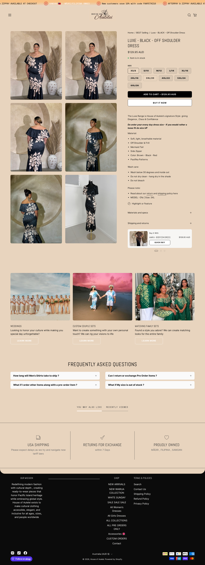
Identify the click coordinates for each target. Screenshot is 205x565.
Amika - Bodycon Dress (159, 237)
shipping (162, 193)
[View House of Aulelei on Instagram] (12, 553)
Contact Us (140, 489)
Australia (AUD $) (100, 554)
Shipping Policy (142, 493)
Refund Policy (141, 498)
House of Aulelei (97, 559)
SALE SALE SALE (117, 502)
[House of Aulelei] (102, 15)
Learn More (24, 341)
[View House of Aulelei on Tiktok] (19, 553)
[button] (189, 15)
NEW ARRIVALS (116, 484)
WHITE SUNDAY (117, 497)
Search (137, 484)
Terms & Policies (143, 478)
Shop (116, 478)
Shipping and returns (138, 223)
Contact (116, 543)
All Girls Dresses (117, 515)
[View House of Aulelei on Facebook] (25, 553)
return (150, 193)
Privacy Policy (141, 503)
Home (131, 32)
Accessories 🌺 (116, 533)
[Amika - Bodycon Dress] (139, 238)
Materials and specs (138, 212)
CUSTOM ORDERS (117, 538)
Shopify (119, 559)
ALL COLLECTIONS (116, 520)
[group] (102, 308)
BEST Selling (142, 32)
